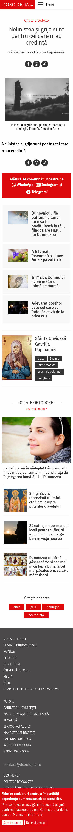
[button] (46, 4)
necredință (36, 614)
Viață (41, 358)
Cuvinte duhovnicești (20, 645)
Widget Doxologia (17, 745)
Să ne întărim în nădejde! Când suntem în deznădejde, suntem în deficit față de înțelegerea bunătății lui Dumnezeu (36, 472)
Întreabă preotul (17, 670)
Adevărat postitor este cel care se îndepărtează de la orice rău (48, 309)
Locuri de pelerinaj (49, 371)
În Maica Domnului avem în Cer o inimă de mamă (48, 281)
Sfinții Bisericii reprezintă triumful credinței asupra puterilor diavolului (44, 499)
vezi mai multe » (36, 409)
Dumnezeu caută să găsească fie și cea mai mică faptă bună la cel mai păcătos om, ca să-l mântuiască (48, 566)
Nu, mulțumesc (35, 823)
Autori (9, 701)
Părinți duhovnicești (20, 708)
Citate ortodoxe (36, 20)
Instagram (49, 184)
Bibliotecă (12, 664)
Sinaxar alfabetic (17, 726)
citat (16, 606)
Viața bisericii (15, 639)
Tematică (10, 720)
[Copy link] (44, 64)
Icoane (54, 358)
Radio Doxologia (16, 751)
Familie (9, 652)
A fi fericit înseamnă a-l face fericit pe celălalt (47, 255)
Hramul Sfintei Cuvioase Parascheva (31, 689)
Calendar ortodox (17, 739)
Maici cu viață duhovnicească (26, 714)
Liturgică (11, 658)
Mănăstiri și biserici (19, 733)
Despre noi (12, 775)
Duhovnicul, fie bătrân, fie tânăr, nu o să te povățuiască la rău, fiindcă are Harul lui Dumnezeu (48, 223)
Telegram (39, 191)
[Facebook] (28, 64)
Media (8, 676)
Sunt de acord (12, 823)
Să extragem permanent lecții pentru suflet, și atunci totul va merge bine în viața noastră (49, 531)
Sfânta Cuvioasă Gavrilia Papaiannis (36, 52)
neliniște (53, 606)
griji (33, 606)
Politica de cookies (18, 782)
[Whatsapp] (36, 64)
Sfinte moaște (46, 365)
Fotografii (44, 378)
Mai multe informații (27, 814)
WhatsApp (25, 184)
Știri (7, 683)
